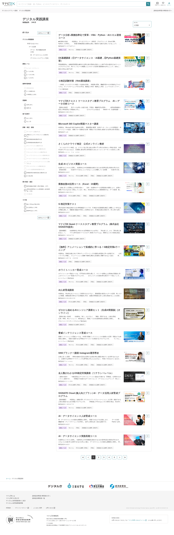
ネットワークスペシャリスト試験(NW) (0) (38, 155)
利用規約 (8, 508)
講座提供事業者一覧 (38, 498)
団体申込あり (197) (32, 210)
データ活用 (32, 47)
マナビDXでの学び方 (12, 498)
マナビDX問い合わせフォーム (137, 520)
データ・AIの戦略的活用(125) (38, 51)
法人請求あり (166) (32, 207)
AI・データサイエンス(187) (39, 55)
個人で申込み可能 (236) (33, 204)
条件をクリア (42, 33)
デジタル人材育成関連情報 (14, 503)
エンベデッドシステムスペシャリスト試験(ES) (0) (38, 162)
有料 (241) (29, 104)
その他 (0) (29, 194)
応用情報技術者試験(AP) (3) (34, 142)
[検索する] (148, 4)
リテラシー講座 (10, 10)
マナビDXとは (10, 496)
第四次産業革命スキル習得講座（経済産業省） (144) (38, 190)
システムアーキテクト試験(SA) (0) (36, 149)
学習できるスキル (32, 43)
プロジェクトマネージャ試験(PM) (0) (37, 152)
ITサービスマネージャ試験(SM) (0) (36, 166)
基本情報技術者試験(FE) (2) (34, 139)
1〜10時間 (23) (31, 91)
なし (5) (29, 121)
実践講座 (24, 10)
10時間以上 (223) (31, 94)
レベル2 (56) (30, 71)
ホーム (8, 478)
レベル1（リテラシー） (33, 68)
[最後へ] (125, 457)
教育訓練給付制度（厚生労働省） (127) (37, 186)
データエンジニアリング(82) (39, 58)
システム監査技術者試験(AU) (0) (35, 169)
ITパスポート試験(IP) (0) (33, 131)
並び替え (136, 22)
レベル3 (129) (30, 74)
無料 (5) (29, 108)
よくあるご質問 (37, 508)
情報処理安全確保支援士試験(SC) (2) (37, 172)
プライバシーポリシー (21, 508)
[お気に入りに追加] (147, 35)
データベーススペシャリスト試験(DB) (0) (38, 158)
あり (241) (29, 118)
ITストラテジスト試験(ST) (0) (35, 145)
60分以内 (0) (30, 88)
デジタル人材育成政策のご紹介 (16, 501)
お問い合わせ (49, 508)
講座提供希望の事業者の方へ (163, 10)
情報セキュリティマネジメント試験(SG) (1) (38, 135)
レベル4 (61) (30, 78)
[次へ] (120, 457)
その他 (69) (30, 176)
